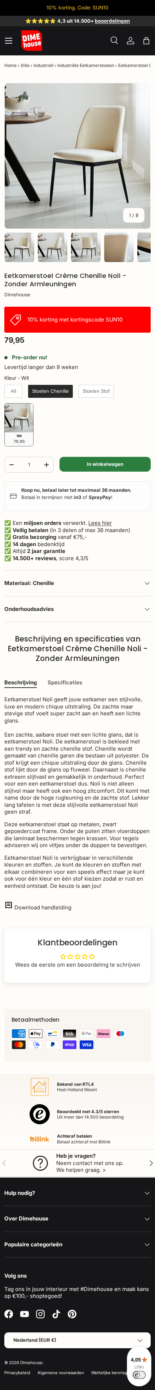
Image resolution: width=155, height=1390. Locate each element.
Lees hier (100, 522)
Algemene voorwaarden (60, 1372)
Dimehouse (17, 294)
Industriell (43, 65)
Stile (25, 65)
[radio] (13, 391)
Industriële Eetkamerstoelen (85, 65)
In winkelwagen (105, 464)
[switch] (139, 1375)
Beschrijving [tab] (20, 682)
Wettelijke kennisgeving (114, 1372)
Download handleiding (42, 907)
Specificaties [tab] (65, 682)
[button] (146, 41)
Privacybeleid (17, 1372)
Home (10, 65)
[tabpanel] (77, 792)
